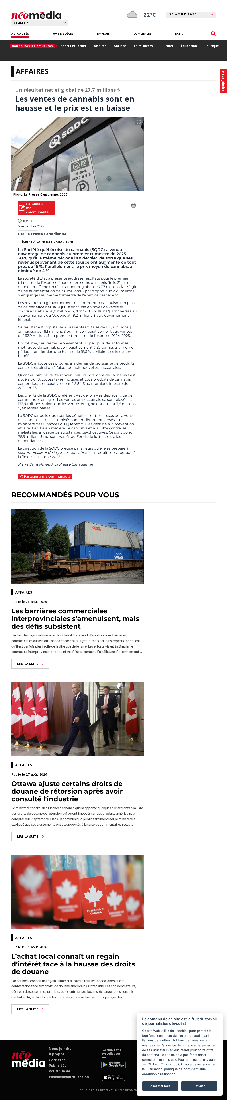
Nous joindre (60, 1048)
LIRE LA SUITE (27, 664)
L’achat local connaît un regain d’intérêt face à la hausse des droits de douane (73, 964)
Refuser (199, 1086)
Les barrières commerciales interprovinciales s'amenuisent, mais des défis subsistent (75, 618)
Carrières (57, 1059)
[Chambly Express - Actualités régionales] (36, 15)
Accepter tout (160, 1086)
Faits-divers (143, 46)
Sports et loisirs (73, 46)
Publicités (57, 1065)
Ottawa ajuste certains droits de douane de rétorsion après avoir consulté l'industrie (67, 791)
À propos (56, 1054)
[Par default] (28, 1065)
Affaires (100, 46)
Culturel (166, 46)
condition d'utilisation (159, 1074)
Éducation (189, 46)
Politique (212, 46)
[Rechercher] (213, 34)
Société (120, 46)
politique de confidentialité (185, 1069)
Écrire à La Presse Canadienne (48, 241)
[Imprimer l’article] (133, 206)
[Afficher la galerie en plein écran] (139, 122)
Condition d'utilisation (69, 1076)
